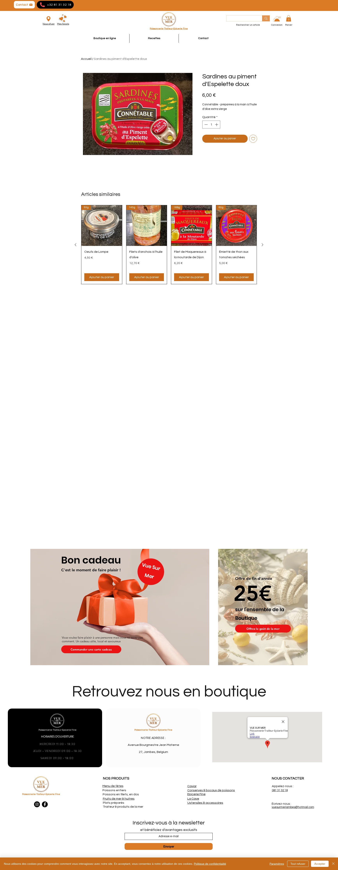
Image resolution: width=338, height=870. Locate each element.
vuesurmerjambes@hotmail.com (293, 807)
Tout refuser (297, 863)
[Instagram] (37, 804)
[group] (169, 244)
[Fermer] (333, 864)
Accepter (319, 863)
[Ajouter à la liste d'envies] (253, 139)
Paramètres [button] (277, 863)
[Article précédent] (75, 244)
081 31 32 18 (280, 790)
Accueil (86, 58)
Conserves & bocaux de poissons (211, 790)
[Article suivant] (262, 244)
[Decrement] (205, 124)
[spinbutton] (211, 124)
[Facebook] (45, 804)
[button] (288, 18)
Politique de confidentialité (210, 863)
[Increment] (217, 124)
